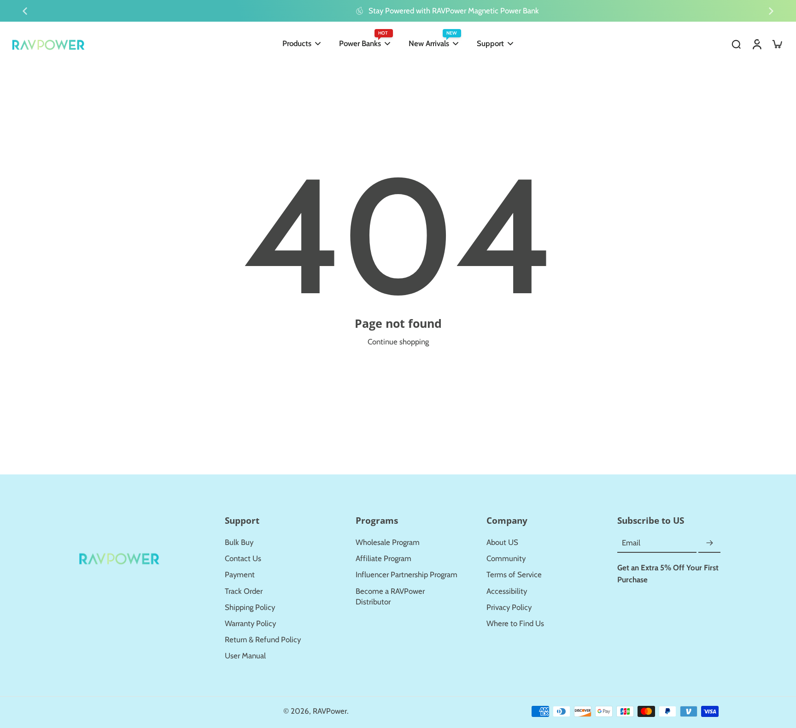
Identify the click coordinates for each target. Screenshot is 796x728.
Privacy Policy (509, 607)
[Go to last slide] (25, 11)
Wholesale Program (388, 542)
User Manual (245, 655)
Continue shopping (398, 341)
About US (502, 542)
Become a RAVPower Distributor (390, 596)
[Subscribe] (709, 543)
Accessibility (506, 591)
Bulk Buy (239, 542)
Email (631, 543)
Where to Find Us (515, 623)
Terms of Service (514, 574)
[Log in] (756, 43)
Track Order (244, 591)
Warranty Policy (250, 623)
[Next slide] (771, 11)
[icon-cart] (777, 44)
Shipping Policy (250, 607)
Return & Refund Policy (263, 639)
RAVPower (330, 711)
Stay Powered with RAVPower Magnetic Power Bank (405, 10)
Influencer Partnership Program (406, 574)
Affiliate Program (383, 558)
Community (506, 558)
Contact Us (243, 558)
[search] (736, 44)
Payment (240, 574)
